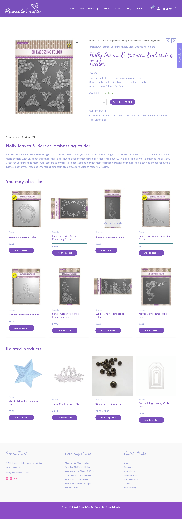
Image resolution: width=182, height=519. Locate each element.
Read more (106, 250)
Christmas (103, 46)
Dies (99, 40)
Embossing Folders (111, 40)
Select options (108, 417)
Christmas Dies (118, 46)
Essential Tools (131, 475)
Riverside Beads (113, 507)
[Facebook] (164, 9)
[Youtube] (170, 9)
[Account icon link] (158, 8)
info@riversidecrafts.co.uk (18, 472)
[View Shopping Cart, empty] (151, 8)
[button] (175, 8)
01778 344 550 (13, 467)
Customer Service (132, 479)
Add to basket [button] (21, 250)
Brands (93, 46)
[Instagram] (167, 9)
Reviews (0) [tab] (28, 137)
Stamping (128, 467)
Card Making (129, 471)
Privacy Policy (130, 487)
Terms (127, 483)
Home (92, 40)
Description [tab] (12, 137)
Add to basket (122, 101)
